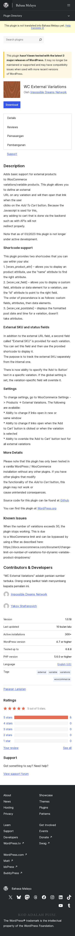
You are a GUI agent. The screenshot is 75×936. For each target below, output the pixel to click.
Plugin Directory (12, 15)
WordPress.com (15, 854)
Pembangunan (16, 145)
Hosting (8, 807)
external (42, 672)
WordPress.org (47, 508)
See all (67, 748)
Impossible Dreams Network (48, 92)
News (7, 801)
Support (12, 154)
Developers (10, 837)
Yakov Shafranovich (24, 606)
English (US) (65, 664)
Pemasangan (15, 136)
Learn (7, 825)
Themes (44, 801)
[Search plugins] (40, 39)
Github (64, 500)
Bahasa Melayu (21, 888)
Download (12, 104)
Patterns (44, 813)
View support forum (16, 774)
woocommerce (62, 679)
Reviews (12, 127)
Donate (45, 837)
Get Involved (47, 825)
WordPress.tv (13, 843)
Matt (8, 860)
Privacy (8, 813)
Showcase (46, 795)
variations (65, 672)
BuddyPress (12, 873)
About (7, 795)
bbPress (10, 867)
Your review (10, 748)
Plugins (43, 807)
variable (53, 672)
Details (11, 118)
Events (43, 831)
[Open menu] (69, 5)
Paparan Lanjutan (14, 689)
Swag (44, 843)
